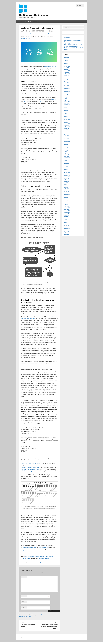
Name (23, 596)
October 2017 (66, 213)
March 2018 (66, 206)
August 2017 (66, 216)
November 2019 (67, 176)
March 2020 (66, 171)
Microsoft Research (25, 38)
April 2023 (66, 116)
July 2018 (66, 200)
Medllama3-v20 (31, 471)
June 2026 (66, 60)
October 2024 (66, 89)
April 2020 (66, 169)
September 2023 (67, 109)
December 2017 (67, 210)
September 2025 (67, 73)
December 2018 (67, 193)
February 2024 (67, 101)
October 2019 (66, 178)
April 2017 (66, 222)
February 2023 (67, 119)
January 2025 (66, 85)
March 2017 (66, 224)
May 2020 (66, 168)
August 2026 (66, 57)
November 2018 (67, 194)
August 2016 (66, 234)
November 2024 (67, 88)
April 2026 (66, 63)
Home (21, 21)
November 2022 (67, 123)
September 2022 (67, 126)
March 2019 (66, 188)
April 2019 (66, 187)
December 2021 (67, 140)
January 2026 (66, 67)
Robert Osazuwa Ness (43, 547)
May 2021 (66, 150)
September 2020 (67, 162)
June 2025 (66, 78)
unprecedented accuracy (50, 66)
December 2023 (67, 104)
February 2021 (67, 154)
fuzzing (24, 101)
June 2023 (66, 113)
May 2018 (66, 203)
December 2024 (67, 87)
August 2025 (66, 75)
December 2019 (67, 175)
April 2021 (66, 151)
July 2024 (66, 94)
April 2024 (66, 98)
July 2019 (66, 182)
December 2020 (67, 157)
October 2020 (66, 160)
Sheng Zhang (31, 549)
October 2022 (66, 125)
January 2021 (66, 156)
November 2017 (67, 212)
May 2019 (66, 185)
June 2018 (66, 201)
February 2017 (67, 225)
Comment (24, 577)
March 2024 (66, 100)
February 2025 (67, 84)
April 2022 (66, 134)
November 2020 (67, 159)
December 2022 (67, 122)
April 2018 (66, 204)
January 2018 (66, 209)
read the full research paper (29, 547)
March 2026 (66, 64)
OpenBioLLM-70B (31, 463)
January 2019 (66, 191)
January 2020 (66, 173)
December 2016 (67, 228)
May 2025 (66, 79)
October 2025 (66, 72)
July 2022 (66, 129)
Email (23, 601)
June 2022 (66, 131)
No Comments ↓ (45, 33)
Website (23, 607)
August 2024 (66, 92)
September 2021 (67, 144)
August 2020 (66, 163)
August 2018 (66, 199)
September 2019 (67, 179)
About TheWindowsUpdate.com (32, 21)
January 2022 (66, 138)
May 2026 (66, 61)
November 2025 (67, 70)
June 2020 (66, 166)
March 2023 (66, 118)
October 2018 (66, 196)
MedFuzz (42, 101)
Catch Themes (81, 637)
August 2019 (66, 181)
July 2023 (66, 112)
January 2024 (66, 103)
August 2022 (66, 128)
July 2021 (66, 147)
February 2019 (67, 190)
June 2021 (66, 148)
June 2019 (66, 184)
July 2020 (66, 165)
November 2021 (67, 141)
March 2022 (66, 135)
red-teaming (54, 99)
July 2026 (66, 59)
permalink (55, 562)
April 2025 (66, 81)
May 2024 (66, 97)
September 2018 (67, 197)
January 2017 (66, 227)
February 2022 (67, 137)
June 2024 (66, 95)
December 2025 (67, 69)
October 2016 (66, 231)
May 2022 (66, 132)
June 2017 (66, 219)
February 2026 (67, 66)
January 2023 (66, 120)
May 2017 (66, 221)
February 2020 (67, 172)
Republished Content (34, 562)
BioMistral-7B (30, 469)
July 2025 (66, 76)
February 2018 (67, 207)
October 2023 (66, 107)
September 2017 (67, 215)
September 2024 (67, 91)
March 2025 (66, 82)
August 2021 (66, 146)
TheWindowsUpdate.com (34, 15)
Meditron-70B (30, 467)
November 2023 (67, 106)
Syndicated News (37, 33)
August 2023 (66, 110)
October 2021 (66, 143)
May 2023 (66, 115)
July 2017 (66, 218)
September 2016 (67, 232)
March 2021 (66, 153)
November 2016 (67, 229)
